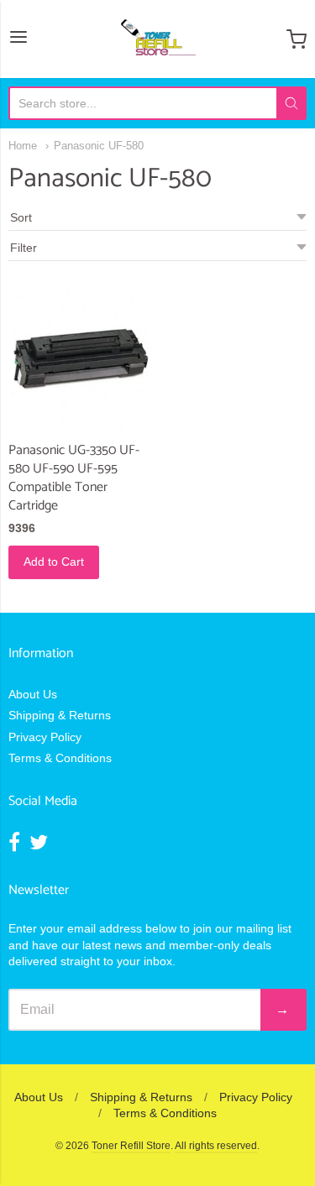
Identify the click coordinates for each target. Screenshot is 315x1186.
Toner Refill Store (131, 1146)
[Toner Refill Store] (157, 39)
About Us (32, 694)
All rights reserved (216, 1146)
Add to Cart (54, 561)
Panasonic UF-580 (99, 145)
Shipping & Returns (59, 715)
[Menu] (18, 38)
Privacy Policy (44, 737)
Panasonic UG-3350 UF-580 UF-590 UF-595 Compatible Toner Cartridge (73, 478)
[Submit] (291, 103)
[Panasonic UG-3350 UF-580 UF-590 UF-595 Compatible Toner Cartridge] (80, 358)
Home (22, 145)
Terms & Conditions (60, 758)
